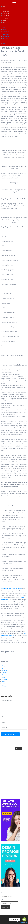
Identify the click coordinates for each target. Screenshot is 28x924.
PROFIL (4, 9)
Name (3, 893)
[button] (14, 25)
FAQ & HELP (5, 18)
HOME (4, 6)
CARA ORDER (6, 16)
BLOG (4, 22)
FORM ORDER (6, 13)
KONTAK (5, 20)
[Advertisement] (14, 774)
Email (2, 900)
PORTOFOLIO (6, 11)
